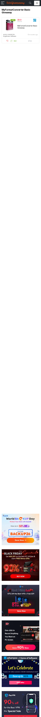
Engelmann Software (9, 36)
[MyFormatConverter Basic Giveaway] (9, 26)
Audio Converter (9, 34)
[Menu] (2, 3)
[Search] (30, 3)
